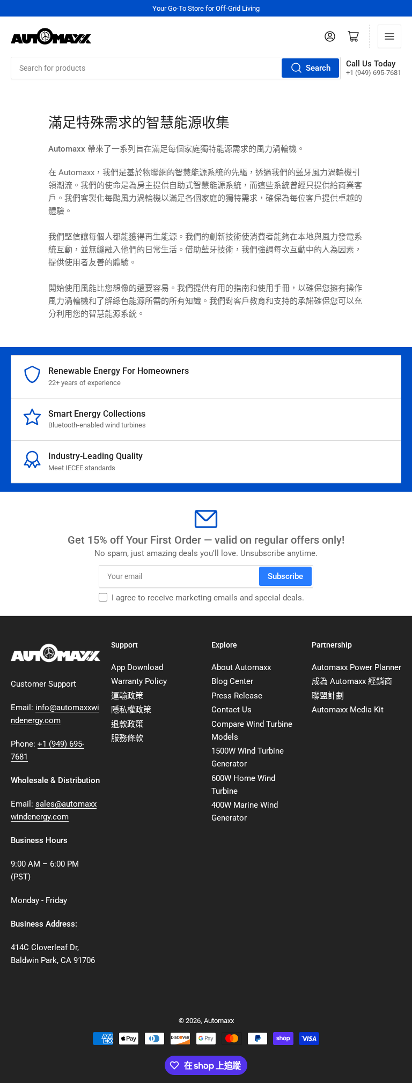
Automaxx (219, 1021)
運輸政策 (127, 696)
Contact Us (231, 710)
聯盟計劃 (328, 696)
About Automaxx (241, 667)
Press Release (236, 696)
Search (318, 68)
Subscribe (285, 576)
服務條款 (127, 738)
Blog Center (232, 681)
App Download (137, 667)
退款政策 (127, 724)
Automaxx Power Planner (356, 667)
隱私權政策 (131, 710)
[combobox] (176, 68)
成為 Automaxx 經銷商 (352, 681)
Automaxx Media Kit (348, 710)
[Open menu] (389, 36)
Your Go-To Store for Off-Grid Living (206, 8)
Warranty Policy (139, 681)
